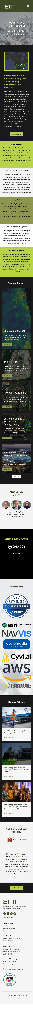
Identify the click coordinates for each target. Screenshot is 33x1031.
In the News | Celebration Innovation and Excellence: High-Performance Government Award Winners (16, 794)
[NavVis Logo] (16, 620)
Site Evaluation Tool (16, 318)
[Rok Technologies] (16, 672)
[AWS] (16, 659)
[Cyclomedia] (16, 631)
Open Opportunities (9, 948)
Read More (8, 724)
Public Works (7, 928)
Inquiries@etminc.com (12, 938)
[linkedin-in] (4, 900)
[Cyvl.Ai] (16, 644)
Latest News (7, 918)
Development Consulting (11, 925)
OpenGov (15, 96)
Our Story (6, 913)
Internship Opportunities (11, 951)
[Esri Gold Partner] (16, 612)
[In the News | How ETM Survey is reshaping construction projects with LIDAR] (16, 740)
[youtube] (14, 900)
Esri (7, 96)
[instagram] (11, 900)
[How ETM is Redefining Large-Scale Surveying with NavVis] (16, 704)
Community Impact (9, 915)
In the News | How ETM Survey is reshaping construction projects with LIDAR (16, 757)
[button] (16, 134)
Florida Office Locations (11, 936)
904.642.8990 (9, 941)
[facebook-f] (8, 900)
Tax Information (8, 904)
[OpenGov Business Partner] (16, 593)
